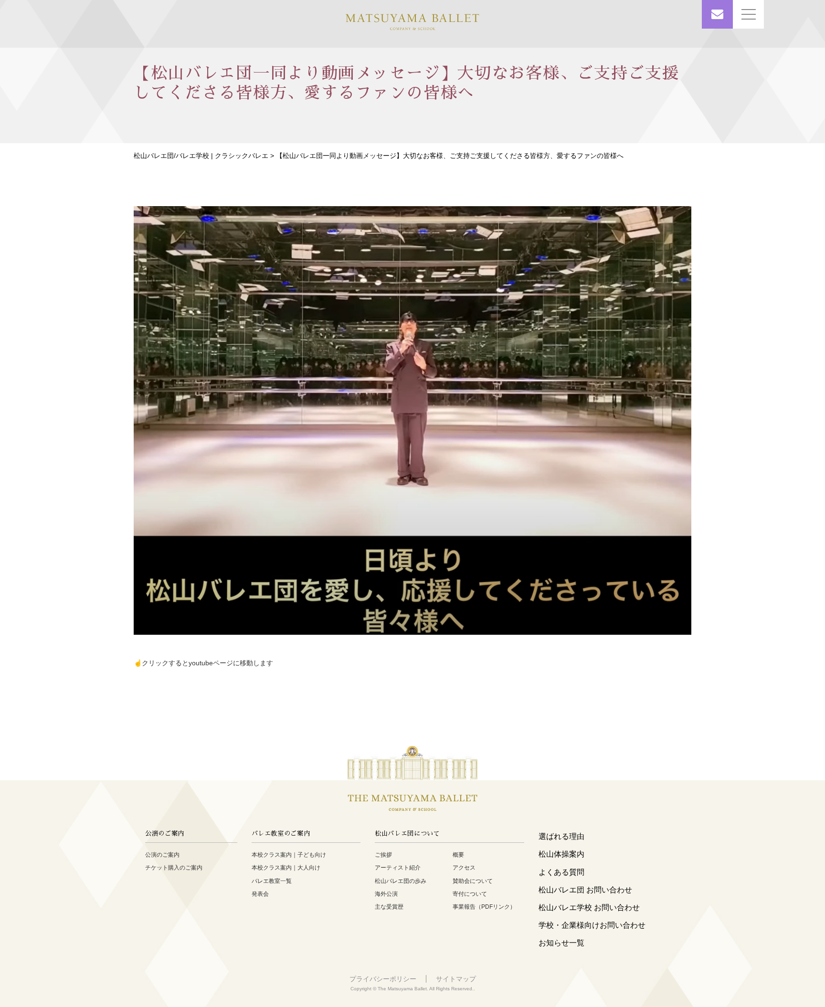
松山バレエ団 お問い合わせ (585, 890)
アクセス (464, 867)
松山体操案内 (561, 854)
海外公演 (386, 894)
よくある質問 (561, 872)
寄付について (470, 894)
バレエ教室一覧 (272, 881)
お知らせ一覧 (561, 943)
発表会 (260, 894)
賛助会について (473, 881)
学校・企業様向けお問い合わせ (592, 925)
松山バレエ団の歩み (400, 881)
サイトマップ (456, 979)
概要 (458, 854)
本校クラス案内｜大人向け (286, 867)
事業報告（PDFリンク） (484, 906)
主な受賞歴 (389, 906)
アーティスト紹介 (398, 867)
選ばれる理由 (561, 836)
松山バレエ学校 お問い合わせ (589, 907)
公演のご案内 (162, 854)
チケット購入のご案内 (173, 867)
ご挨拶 (383, 854)
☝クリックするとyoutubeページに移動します (203, 662)
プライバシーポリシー (382, 979)
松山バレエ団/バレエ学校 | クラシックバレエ (201, 155)
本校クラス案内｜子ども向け (289, 854)
